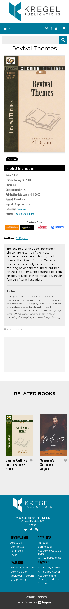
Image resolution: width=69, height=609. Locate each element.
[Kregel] (34, 11)
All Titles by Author (49, 571)
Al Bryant (22, 238)
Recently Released (22, 567)
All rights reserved (40, 596)
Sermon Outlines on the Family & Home (16, 464)
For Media (16, 550)
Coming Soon (19, 571)
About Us (16, 542)
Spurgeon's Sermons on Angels (47, 464)
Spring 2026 (45, 546)
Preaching (22, 209)
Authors (42, 583)
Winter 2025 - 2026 (49, 558)
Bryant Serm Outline (24, 214)
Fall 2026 (43, 542)
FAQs (13, 554)
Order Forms (18, 579)
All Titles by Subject (50, 567)
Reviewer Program (22, 575)
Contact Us (17, 546)
